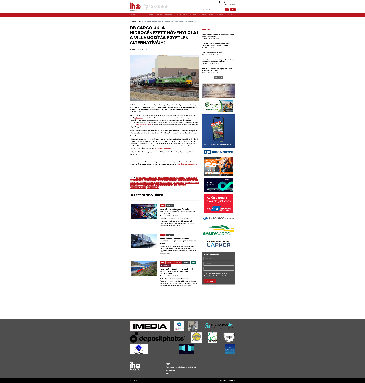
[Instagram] (224, 2)
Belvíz (193, 262)
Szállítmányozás (165, 265)
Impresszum (170, 370)
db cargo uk (182, 185)
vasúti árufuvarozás (136, 183)
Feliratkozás (210, 281)
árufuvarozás (172, 178)
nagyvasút (139, 178)
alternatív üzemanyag (151, 183)
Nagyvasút (170, 205)
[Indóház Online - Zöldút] (159, 6)
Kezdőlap (133, 22)
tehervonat (181, 178)
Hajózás (202, 15)
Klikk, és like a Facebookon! (187, 164)
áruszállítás (182, 180)
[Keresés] (227, 9)
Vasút (133, 15)
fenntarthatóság (178, 183)
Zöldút (193, 15)
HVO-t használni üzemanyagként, (141, 125)
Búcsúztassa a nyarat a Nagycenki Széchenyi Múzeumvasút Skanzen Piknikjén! (218, 61)
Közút (141, 15)
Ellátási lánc (182, 15)
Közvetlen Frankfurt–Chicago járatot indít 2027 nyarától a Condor (217, 70)
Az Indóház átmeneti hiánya (212, 53)
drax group (155, 188)
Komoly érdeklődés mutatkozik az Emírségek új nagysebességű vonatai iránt (178, 239)
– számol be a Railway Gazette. (164, 148)
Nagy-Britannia (192, 180)
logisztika (154, 178)
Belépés (226, 4)
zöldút (147, 178)
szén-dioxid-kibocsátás (138, 188)
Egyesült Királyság (136, 180)
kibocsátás (150, 185)
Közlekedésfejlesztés (164, 15)
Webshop (230, 15)
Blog (211, 15)
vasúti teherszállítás (192, 183)
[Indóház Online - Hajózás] (162, 6)
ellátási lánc (162, 178)
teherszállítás (172, 180)
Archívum (220, 15)
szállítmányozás (191, 178)
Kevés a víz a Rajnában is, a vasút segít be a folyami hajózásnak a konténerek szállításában (179, 271)
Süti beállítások (225, 380)
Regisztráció (232, 4)
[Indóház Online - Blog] (155, 6)
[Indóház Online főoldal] (166, 6)
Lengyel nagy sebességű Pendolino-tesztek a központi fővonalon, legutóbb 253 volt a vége (178, 211)
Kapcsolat (220, 4)
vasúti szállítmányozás (137, 185)
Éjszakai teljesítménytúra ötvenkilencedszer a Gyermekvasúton (218, 36)
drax (148, 188)
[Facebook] (219, 2)
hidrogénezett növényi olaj (164, 185)
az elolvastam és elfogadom (218, 275)
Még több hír (218, 77)
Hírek (139, 22)
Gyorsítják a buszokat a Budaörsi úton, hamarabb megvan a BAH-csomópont (216, 45)
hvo (175, 185)
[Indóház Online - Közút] (152, 6)
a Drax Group (138, 118)
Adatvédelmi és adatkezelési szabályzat (181, 367)
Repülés (150, 15)
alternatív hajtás (161, 180)
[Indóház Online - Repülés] (147, 6)
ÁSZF (168, 364)
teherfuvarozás (149, 180)
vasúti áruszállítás (166, 183)
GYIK (167, 373)
